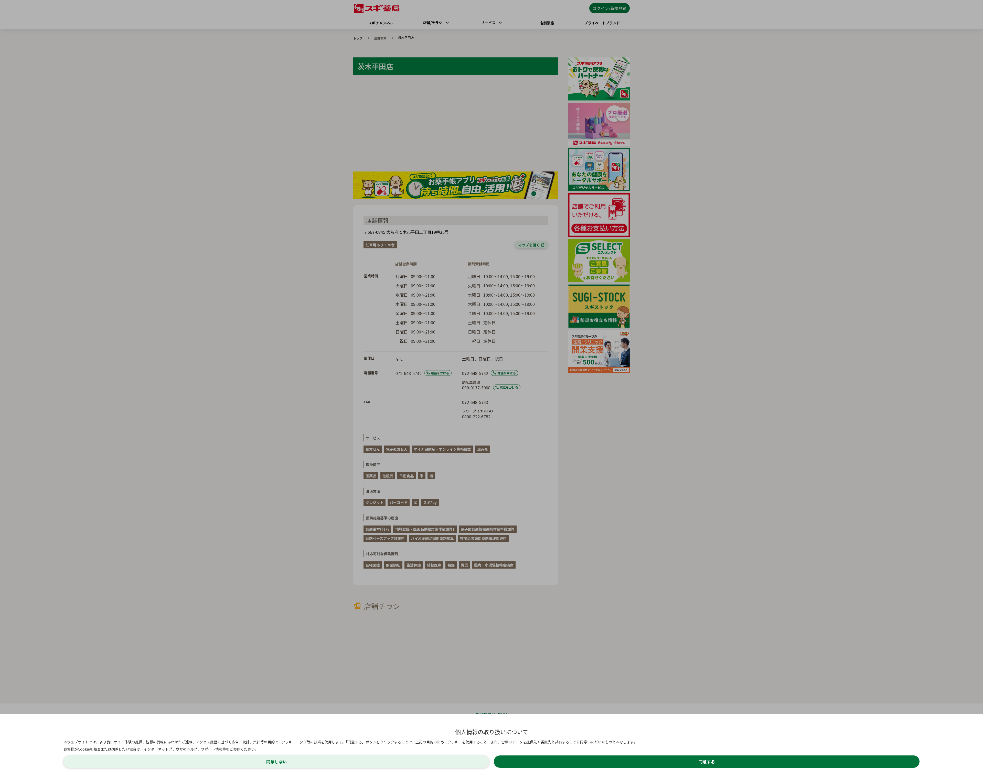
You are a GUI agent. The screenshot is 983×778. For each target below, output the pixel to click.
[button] (491, 389)
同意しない (276, 762)
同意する (707, 762)
